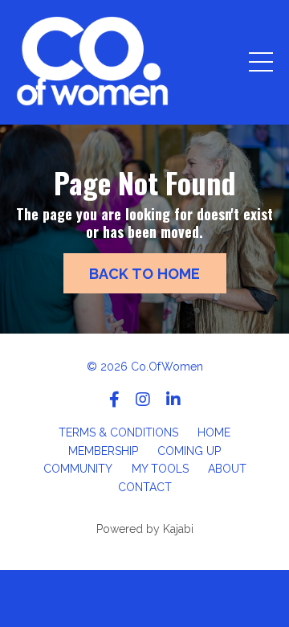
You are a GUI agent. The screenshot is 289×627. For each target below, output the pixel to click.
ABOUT (227, 468)
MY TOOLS (160, 468)
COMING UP (189, 451)
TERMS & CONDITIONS (118, 432)
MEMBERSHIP (103, 451)
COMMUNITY (77, 468)
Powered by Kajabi (144, 528)
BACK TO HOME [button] (145, 273)
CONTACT (145, 487)
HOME (213, 432)
